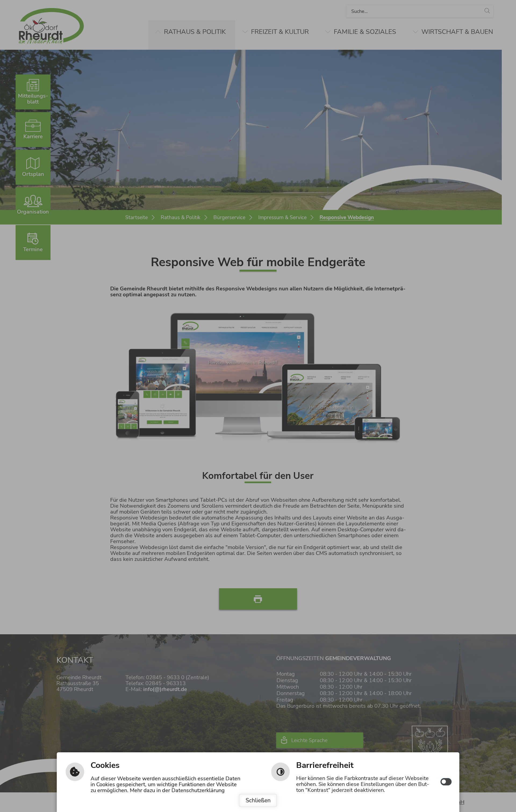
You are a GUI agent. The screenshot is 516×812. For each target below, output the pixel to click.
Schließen (258, 800)
